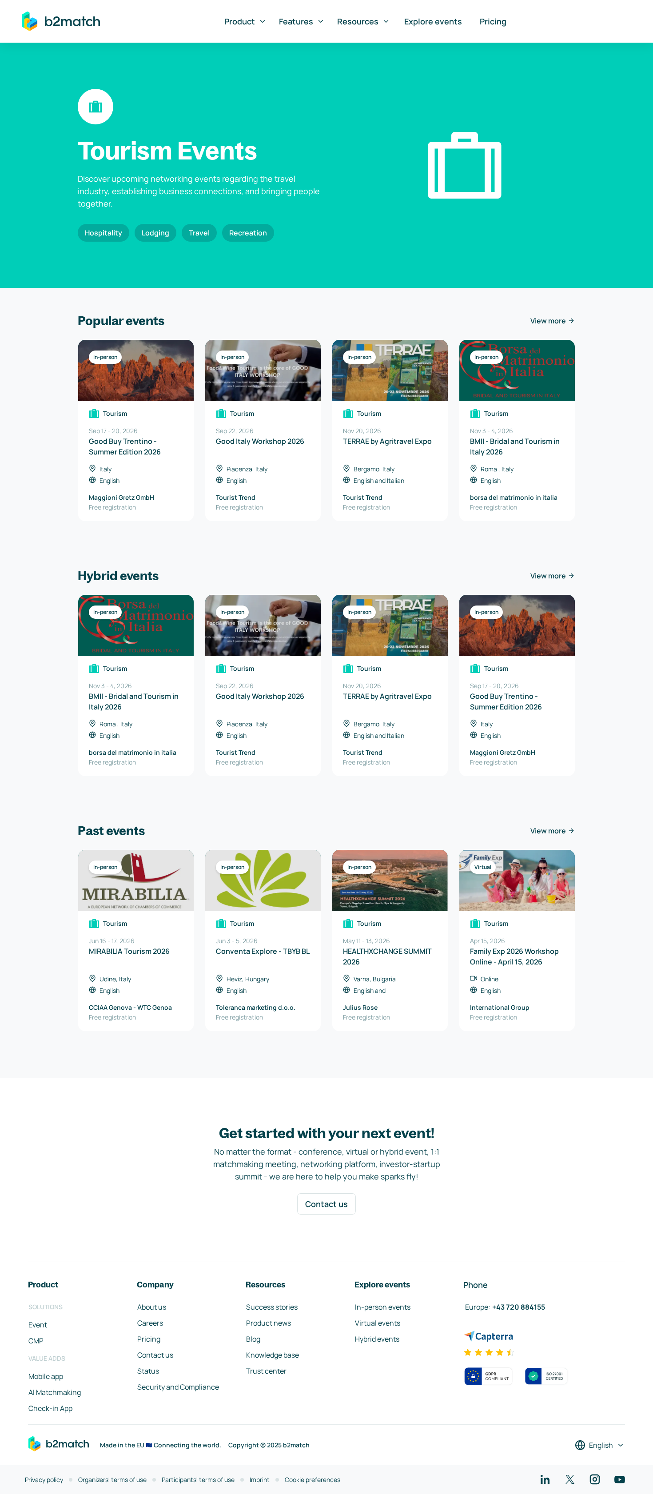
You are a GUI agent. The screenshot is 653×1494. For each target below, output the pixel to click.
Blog (253, 1339)
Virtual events (377, 1323)
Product (239, 21)
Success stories (272, 1307)
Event (37, 1325)
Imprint (260, 1479)
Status (148, 1371)
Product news (268, 1323)
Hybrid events (377, 1339)
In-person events (382, 1307)
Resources (357, 21)
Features (296, 21)
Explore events (433, 21)
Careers (150, 1323)
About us (151, 1307)
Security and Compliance (178, 1387)
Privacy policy (44, 1479)
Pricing (493, 21)
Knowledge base (272, 1355)
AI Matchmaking (54, 1392)
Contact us (326, 1204)
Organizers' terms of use (112, 1479)
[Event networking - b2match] (60, 21)
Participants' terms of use (198, 1479)
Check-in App (50, 1408)
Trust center (266, 1371)
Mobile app (45, 1376)
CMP (36, 1341)
